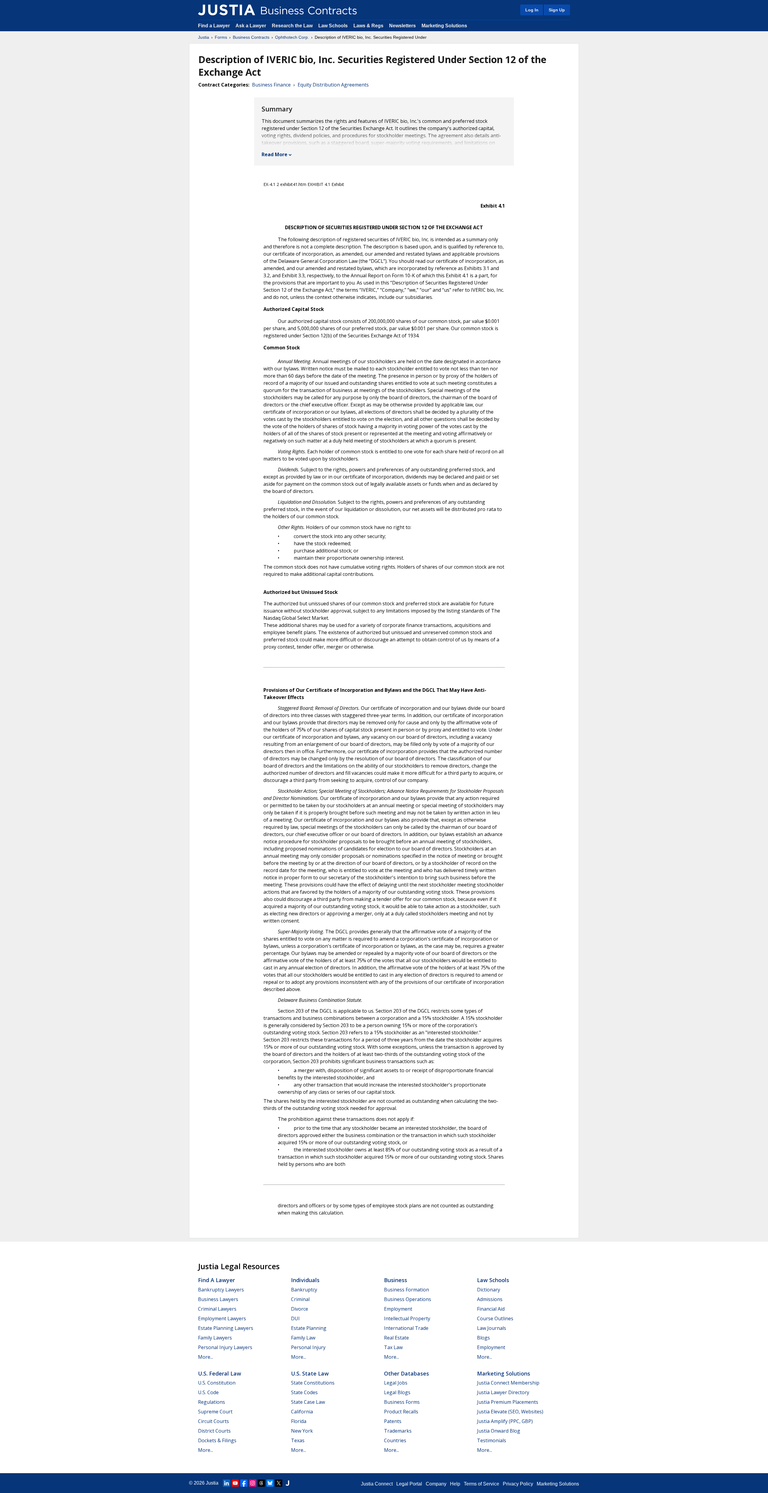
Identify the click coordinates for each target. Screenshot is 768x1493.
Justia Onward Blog (498, 1431)
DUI (295, 1318)
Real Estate (396, 1337)
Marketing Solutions (444, 25)
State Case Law (308, 1402)
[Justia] (226, 10)
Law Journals (491, 1328)
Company (436, 1483)
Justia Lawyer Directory (503, 1392)
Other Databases (406, 1373)
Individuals (305, 1280)
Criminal (300, 1299)
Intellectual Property (407, 1318)
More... (205, 1357)
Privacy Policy (518, 1483)
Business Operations (407, 1299)
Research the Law (292, 25)
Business (395, 1280)
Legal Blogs (397, 1392)
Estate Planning (308, 1328)
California (302, 1411)
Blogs (483, 1337)
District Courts (214, 1431)
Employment (398, 1309)
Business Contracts (251, 37)
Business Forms (402, 1402)
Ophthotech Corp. (292, 37)
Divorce (299, 1309)
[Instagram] (252, 1483)
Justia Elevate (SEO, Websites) (510, 1411)
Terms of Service (481, 1483)
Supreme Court (215, 1411)
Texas (297, 1440)
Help (455, 1483)
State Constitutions (312, 1382)
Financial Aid (491, 1309)
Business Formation (406, 1289)
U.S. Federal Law (219, 1373)
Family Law (303, 1337)
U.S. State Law (310, 1373)
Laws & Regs (368, 25)
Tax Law (393, 1347)
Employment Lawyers (222, 1318)
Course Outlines (495, 1318)
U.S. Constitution (217, 1382)
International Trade (406, 1328)
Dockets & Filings (217, 1440)
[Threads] (261, 1483)
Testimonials (491, 1440)
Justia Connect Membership (508, 1382)
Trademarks (398, 1431)
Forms (221, 37)
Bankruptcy (304, 1289)
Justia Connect (377, 1483)
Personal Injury (308, 1347)
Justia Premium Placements (507, 1402)
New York (302, 1431)
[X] (278, 1483)
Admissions (489, 1299)
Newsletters (402, 25)
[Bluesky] (270, 1483)
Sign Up (557, 10)
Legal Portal (409, 1483)
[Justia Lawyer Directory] (287, 1483)
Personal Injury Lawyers (225, 1347)
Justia (203, 37)
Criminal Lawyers (217, 1309)
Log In (531, 10)
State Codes (304, 1392)
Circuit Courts (213, 1421)
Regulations (211, 1402)
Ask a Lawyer (251, 25)
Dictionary (488, 1289)
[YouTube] (235, 1483)
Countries (395, 1440)
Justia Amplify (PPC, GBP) (505, 1421)
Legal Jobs (395, 1382)
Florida (298, 1421)
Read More (274, 154)
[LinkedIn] (226, 1483)
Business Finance (271, 84)
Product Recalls (401, 1411)
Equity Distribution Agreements (333, 84)
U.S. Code (208, 1392)
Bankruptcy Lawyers (221, 1289)
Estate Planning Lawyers (225, 1328)
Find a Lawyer (214, 25)
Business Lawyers (218, 1299)
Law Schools (333, 25)
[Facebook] (244, 1483)
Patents (392, 1421)
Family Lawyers (215, 1337)
